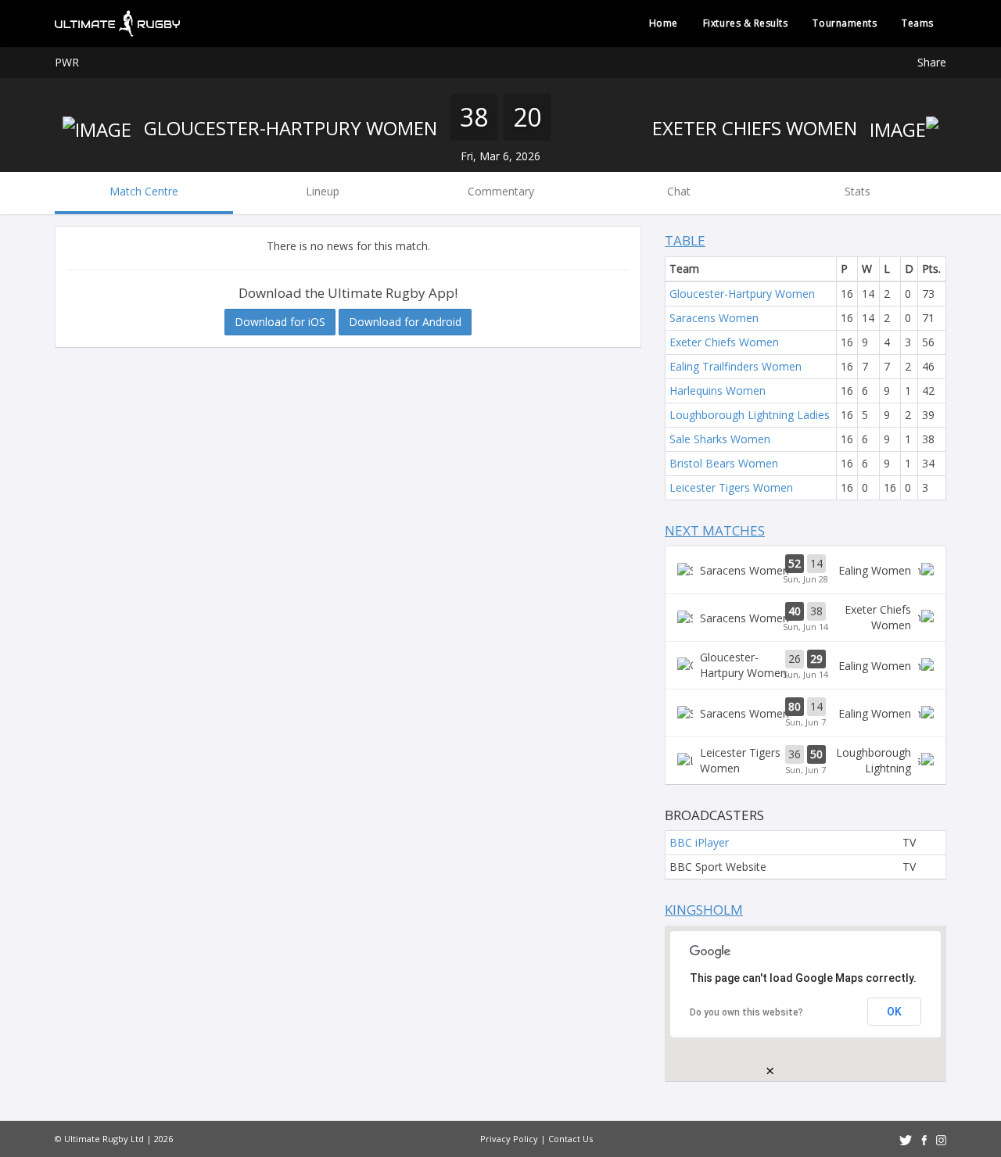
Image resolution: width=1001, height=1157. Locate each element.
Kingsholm (704, 910)
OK (894, 1011)
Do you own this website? (746, 1012)
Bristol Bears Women (723, 463)
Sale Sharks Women (719, 439)
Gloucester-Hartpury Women (288, 128)
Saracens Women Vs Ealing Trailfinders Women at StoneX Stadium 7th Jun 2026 (805, 713)
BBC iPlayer (699, 842)
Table (685, 240)
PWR (67, 62)
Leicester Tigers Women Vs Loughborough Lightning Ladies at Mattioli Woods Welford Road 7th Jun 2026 (805, 760)
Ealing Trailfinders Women (735, 366)
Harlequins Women (717, 390)
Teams (918, 23)
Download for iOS (280, 321)
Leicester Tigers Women (731, 487)
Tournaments (845, 23)
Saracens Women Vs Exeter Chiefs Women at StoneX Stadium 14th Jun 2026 (805, 617)
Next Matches (715, 530)
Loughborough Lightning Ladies (749, 414)
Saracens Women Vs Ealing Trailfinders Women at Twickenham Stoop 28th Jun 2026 (805, 569)
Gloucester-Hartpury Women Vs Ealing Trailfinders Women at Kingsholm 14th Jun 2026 (805, 665)
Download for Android (405, 321)
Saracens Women (714, 317)
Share (931, 62)
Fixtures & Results (745, 23)
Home (663, 23)
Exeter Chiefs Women (757, 128)
